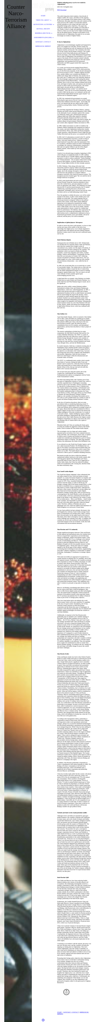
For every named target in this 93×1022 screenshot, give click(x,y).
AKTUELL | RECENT (43, 29)
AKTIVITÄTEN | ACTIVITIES (42, 24)
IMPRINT (60, 1014)
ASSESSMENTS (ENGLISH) (43, 37)
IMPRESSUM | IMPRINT (43, 46)
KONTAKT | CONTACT (43, 42)
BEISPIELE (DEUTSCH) (42, 33)
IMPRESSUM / (84, 1012)
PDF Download (61, 10)
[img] (16, 511)
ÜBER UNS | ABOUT (42, 20)
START (43, 16)
